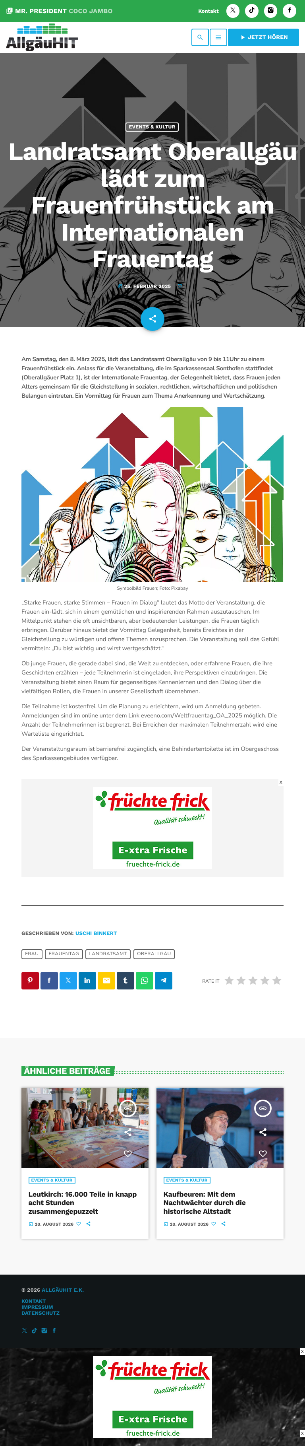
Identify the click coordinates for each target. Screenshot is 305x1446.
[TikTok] (252, 11)
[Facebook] (289, 11)
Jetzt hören (263, 37)
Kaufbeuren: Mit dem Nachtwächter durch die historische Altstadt (205, 1203)
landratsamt (108, 954)
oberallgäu (154, 954)
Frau (32, 954)
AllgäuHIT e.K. (63, 1290)
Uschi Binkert (96, 934)
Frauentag (64, 954)
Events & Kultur (152, 127)
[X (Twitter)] (233, 11)
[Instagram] (271, 11)
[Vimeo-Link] (42, 37)
